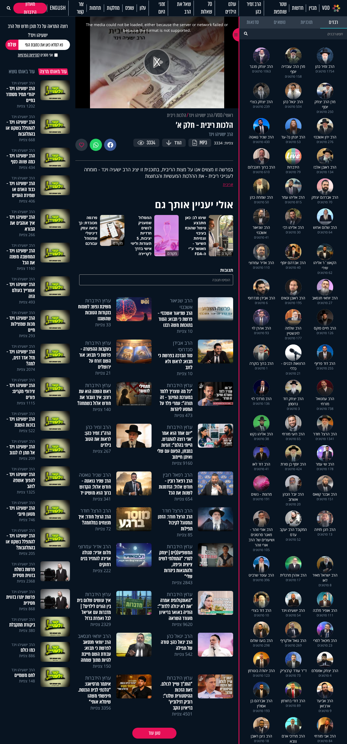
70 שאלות (206, 8)
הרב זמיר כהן (254, 8)
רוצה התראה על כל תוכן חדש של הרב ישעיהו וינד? (38, 31)
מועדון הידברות (30, 8)
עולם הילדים (230, 8)
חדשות (297, 8)
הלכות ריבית (176, 115)
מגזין (312, 8)
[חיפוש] (245, 33)
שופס (129, 8)
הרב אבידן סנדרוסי (182, 346)
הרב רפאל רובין (177, 474)
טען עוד (154, 733)
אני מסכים (35, 55)
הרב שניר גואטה (95, 474)
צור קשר (80, 8)
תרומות (95, 8)
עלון (143, 8)
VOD (325, 8)
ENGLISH (58, 8)
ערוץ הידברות (98, 300)
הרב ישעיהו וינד (201, 115)
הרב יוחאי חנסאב (94, 636)
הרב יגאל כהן (179, 636)
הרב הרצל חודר (177, 510)
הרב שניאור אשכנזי (181, 303)
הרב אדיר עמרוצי (94, 546)
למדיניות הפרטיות (29, 55)
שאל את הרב (184, 8)
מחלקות (113, 8)
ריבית (227, 184)
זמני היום (161, 8)
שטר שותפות (280, 8)
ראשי (229, 115)
